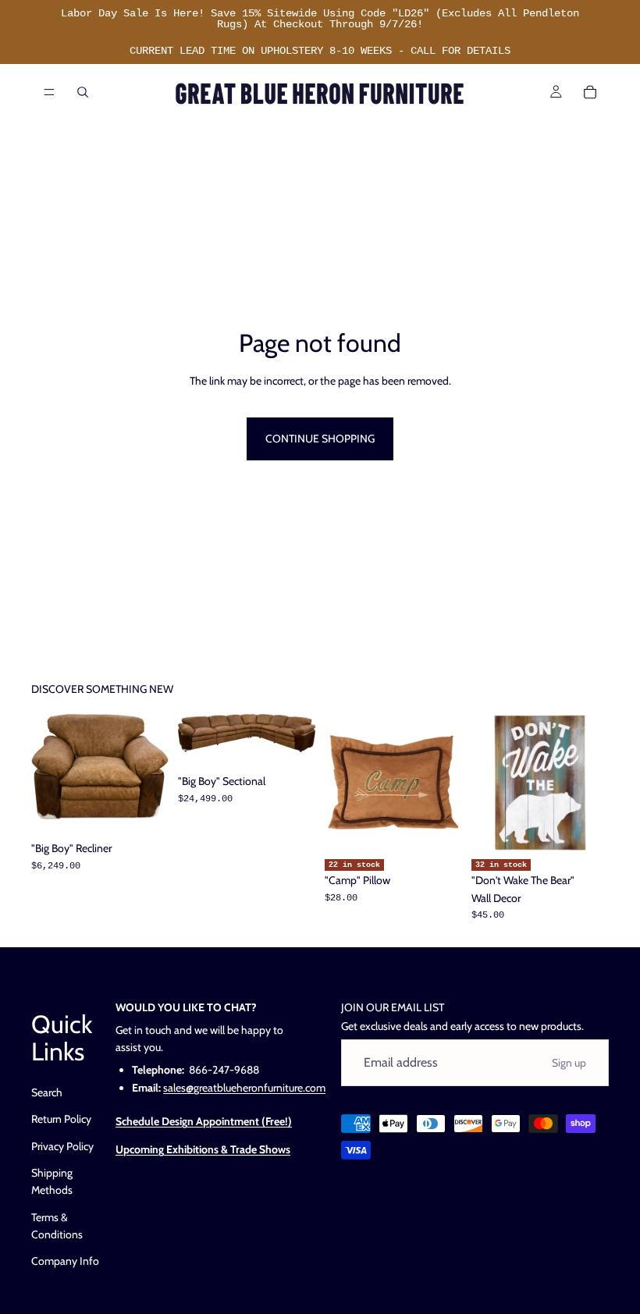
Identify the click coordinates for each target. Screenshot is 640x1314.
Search (46, 1092)
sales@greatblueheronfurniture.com (244, 1088)
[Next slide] (151, 767)
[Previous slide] (48, 767)
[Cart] (590, 92)
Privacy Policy (62, 1146)
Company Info (65, 1262)
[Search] (83, 92)
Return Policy (61, 1119)
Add (157, 795)
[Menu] (49, 92)
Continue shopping (320, 438)
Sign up (569, 1063)
